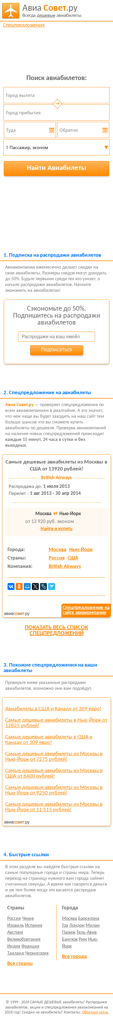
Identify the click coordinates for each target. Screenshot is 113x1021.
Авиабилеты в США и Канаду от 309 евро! (53, 709)
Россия (57, 558)
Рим (83, 939)
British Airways (65, 566)
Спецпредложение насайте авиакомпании (86, 610)
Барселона (88, 918)
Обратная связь (95, 1012)
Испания (33, 925)
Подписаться (56, 350)
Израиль (15, 925)
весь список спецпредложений (56, 630)
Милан (93, 925)
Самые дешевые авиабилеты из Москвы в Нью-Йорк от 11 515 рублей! (54, 807)
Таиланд (15, 953)
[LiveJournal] (43, 586)
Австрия (15, 932)
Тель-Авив (86, 932)
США (73, 558)
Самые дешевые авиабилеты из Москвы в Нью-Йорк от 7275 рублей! (54, 756)
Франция (30, 946)
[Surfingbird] (51, 586)
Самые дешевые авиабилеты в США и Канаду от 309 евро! (48, 739)
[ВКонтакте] (11, 586)
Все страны (20, 963)
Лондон (77, 925)
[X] (35, 586)
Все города (74, 957)
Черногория (37, 953)
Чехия (28, 918)
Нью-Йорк (81, 550)
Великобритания (24, 939)
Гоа (65, 925)
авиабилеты (51, 11)
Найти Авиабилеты (56, 168)
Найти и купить (56, 528)
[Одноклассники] (19, 586)
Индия (13, 946)
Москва (57, 550)
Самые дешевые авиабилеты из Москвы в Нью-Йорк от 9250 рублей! (54, 790)
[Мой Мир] (27, 586)
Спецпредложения (24, 25)
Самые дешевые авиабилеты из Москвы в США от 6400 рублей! (54, 773)
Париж (68, 932)
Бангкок (70, 939)
